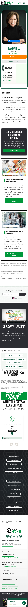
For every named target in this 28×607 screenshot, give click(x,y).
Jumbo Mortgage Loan (14, 489)
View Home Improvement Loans (14, 200)
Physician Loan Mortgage (14, 468)
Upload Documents (14, 61)
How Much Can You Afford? (14, 355)
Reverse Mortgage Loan (14, 502)
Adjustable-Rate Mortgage (14, 472)
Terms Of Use (13, 581)
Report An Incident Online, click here (10, 566)
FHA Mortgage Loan (14, 481)
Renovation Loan (14, 498)
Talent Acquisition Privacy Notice (9, 588)
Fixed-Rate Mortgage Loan (14, 485)
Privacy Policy (5, 581)
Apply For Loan (14, 56)
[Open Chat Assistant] (24, 603)
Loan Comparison (10, 366)
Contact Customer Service (8, 556)
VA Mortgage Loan (14, 510)
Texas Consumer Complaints (8, 584)
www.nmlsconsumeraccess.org (9, 595)
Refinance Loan (14, 493)
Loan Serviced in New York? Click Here (11, 557)
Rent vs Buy (21, 359)
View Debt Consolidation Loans (14, 254)
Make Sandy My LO (15, 40)
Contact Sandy (14, 150)
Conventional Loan (14, 477)
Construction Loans (14, 460)
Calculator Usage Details (11, 370)
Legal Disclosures (21, 581)
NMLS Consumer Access (7, 546)
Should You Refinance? (14, 362)
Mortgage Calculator (9, 359)
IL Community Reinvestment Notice (10, 586)
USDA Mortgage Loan (14, 506)
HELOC (20, 366)
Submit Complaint (6, 574)
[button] (24, 2)
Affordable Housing (14, 464)
